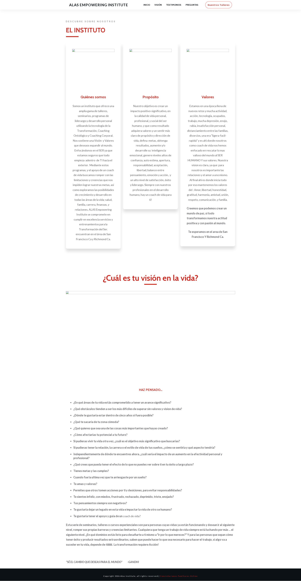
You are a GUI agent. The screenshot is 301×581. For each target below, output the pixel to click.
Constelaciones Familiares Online (179, 576)
